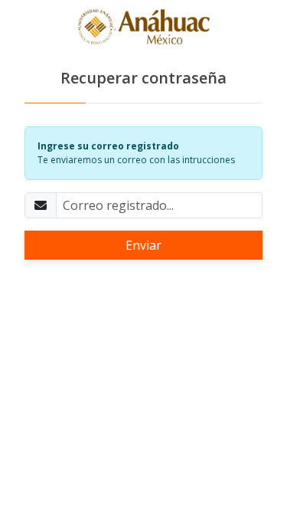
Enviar (143, 245)
